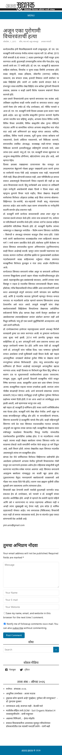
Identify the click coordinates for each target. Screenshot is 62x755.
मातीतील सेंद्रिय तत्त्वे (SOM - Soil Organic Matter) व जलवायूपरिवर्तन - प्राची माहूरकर (30, 712)
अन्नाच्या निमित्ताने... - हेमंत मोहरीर (20, 718)
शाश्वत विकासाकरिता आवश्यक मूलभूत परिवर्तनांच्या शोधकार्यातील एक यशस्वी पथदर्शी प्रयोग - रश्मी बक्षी (28, 724)
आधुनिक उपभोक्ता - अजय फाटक (20, 693)
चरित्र (20, 41)
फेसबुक (12, 669)
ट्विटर (26, 669)
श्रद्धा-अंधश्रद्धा (33, 41)
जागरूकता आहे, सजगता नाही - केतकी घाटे (24, 706)
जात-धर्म (26, 41)
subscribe (18, 628)
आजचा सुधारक (27, 750)
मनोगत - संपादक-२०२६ (16, 688)
